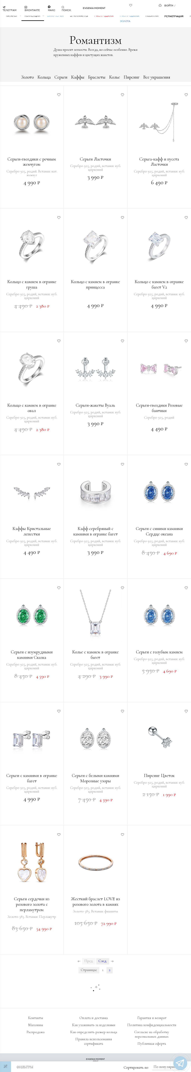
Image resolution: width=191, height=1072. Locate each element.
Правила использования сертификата (93, 1041)
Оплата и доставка (93, 1018)
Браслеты (96, 77)
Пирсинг (132, 77)
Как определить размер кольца (93, 1032)
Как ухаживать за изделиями (93, 1025)
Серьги (60, 77)
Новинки (152, 15)
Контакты (35, 1018)
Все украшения (156, 77)
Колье (114, 77)
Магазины (35, 1025)
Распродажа (104, 15)
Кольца (44, 77)
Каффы (77, 77)
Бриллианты (79, 15)
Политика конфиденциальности (151, 1025)
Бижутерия (55, 15)
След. (102, 961)
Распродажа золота (129, 18)
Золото (27, 77)
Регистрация (174, 16)
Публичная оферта (151, 1043)
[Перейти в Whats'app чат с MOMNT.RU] (180, 1063)
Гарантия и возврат (151, 1018)
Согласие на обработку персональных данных (151, 1034)
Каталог (12, 15)
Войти (168, 5)
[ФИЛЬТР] (5, 1066)
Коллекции (32, 15)
